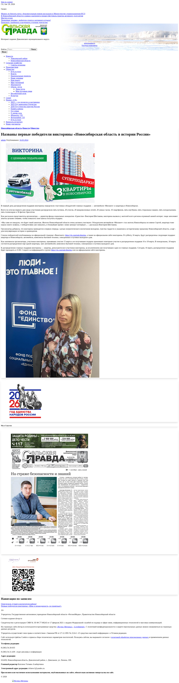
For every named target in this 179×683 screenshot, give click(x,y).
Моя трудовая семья (24, 91)
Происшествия (12, 67)
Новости (9, 56)
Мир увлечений (17, 82)
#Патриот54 (16, 85)
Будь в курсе (16, 72)
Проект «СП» (11, 100)
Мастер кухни (7, 18)
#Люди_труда (16, 87)
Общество (10, 69)
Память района (17, 109)
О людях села (16, 113)
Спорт (8, 98)
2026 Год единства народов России (25, 107)
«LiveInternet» (79, 627)
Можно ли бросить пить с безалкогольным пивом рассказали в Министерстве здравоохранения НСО (43, 14)
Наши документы (13, 124)
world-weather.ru (89, 43)
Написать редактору (14, 122)
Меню (4, 52)
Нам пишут (15, 80)
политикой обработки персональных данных (130, 637)
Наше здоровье (17, 78)
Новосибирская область (20, 61)
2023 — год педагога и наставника (25, 102)
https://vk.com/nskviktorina (75, 235)
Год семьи (15, 111)
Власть (13, 74)
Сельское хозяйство (14, 63)
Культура (14, 96)
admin (3, 140)
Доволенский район (19, 58)
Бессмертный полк (18, 93)
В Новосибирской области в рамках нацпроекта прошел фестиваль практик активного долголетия (42, 16)
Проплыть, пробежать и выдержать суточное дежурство (24, 22)
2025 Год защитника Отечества (24, 104)
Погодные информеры (89, 45)
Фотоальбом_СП (18, 117)
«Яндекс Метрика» (65, 627)
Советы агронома (18, 65)
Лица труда (20, 89)
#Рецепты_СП (17, 115)
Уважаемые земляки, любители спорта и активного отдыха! (26, 20)
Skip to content (7, 2)
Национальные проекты (21, 76)
